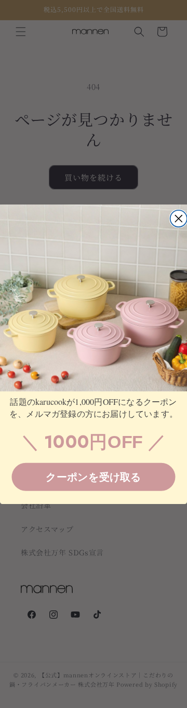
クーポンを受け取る (93, 476)
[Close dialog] (178, 218)
